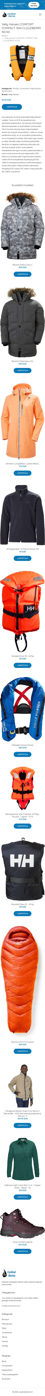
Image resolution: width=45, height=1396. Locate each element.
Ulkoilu (4, 1337)
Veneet (5, 1341)
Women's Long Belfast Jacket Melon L (22, 463)
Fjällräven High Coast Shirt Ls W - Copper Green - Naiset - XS (22, 1186)
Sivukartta (6, 1379)
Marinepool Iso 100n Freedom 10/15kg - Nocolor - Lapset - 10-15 (22, 815)
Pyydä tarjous (33, 5)
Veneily (16, 88)
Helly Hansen (35, 88)
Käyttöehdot (7, 1370)
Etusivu (5, 35)
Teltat (4, 1328)
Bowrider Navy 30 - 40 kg (23, 904)
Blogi (4, 1361)
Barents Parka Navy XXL (22, 361)
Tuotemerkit (24, 88)
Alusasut (5, 1319)
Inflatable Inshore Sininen (22, 745)
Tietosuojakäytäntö (10, 1374)
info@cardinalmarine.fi (11, 1306)
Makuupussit (7, 1324)
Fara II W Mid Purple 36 (22, 1242)
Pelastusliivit (7, 91)
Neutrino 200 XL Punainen (22, 1042)
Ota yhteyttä (7, 1365)
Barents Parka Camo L (23, 265)
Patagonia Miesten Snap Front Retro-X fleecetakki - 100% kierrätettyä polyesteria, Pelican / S (22, 1113)
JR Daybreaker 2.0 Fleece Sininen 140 (22, 549)
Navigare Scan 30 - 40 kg (23, 656)
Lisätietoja (12, 107)
